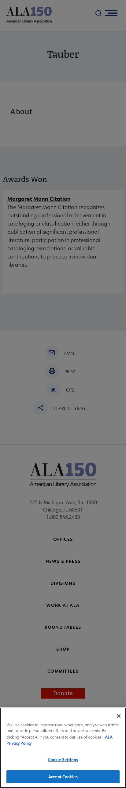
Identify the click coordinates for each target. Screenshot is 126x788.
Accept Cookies (63, 776)
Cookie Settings (63, 759)
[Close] (118, 716)
